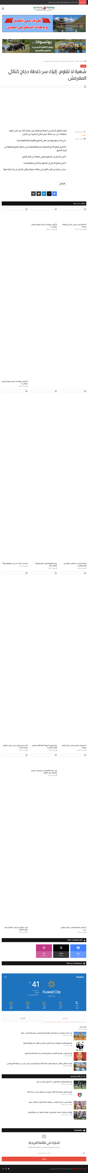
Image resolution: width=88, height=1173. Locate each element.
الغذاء (77, 61)
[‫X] (49, 193)
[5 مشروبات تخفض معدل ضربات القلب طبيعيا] (73, 657)
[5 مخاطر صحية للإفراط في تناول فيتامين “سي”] (73, 839)
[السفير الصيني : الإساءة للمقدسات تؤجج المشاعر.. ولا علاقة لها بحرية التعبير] (80, 1056)
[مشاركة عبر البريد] (38, 193)
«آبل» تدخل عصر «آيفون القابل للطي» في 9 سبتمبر (63, 2)
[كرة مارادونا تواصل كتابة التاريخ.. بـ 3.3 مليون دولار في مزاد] (80, 1085)
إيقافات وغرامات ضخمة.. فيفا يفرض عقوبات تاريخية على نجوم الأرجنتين (50, 1112)
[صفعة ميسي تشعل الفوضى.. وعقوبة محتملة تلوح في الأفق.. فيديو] (80, 1105)
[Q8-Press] (44, 8)
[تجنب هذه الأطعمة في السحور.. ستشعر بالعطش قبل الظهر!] (44, 761)
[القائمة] (3, 9)
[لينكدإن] (44, 193)
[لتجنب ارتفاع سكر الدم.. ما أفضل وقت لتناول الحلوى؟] (15, 839)
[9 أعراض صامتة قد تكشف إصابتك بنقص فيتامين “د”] (44, 215)
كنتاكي (61, 184)
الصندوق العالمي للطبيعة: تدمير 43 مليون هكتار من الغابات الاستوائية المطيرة (47, 1043)
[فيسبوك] (54, 193)
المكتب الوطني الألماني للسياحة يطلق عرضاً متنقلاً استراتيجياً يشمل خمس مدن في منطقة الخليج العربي (39, 1063)
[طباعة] (33, 193)
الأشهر (65, 1018)
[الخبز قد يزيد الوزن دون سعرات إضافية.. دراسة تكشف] (15, 657)
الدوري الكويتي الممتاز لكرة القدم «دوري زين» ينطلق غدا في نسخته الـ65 (49, 1092)
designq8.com (80, 1169)
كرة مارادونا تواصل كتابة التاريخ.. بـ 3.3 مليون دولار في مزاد (54, 1082)
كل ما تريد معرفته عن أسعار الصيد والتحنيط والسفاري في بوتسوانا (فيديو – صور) (46, 1033)
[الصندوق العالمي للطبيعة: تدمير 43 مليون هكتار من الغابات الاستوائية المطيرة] (80, 1046)
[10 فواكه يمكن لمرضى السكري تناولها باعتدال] (73, 215)
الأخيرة (23, 1018)
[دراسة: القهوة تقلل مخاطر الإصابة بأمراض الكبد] (44, 475)
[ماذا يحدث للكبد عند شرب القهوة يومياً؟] (15, 475)
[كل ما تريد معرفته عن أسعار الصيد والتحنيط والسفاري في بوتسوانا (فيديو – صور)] (80, 1036)
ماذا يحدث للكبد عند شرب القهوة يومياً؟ (15, 563)
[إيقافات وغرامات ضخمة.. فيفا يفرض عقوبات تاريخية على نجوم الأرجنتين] (80, 1115)
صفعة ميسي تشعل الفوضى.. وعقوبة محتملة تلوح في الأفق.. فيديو (50, 1102)
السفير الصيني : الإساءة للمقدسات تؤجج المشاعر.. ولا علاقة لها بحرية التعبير (48, 1053)
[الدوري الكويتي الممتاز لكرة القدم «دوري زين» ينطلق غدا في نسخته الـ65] (80, 1095)
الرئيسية (82, 61)
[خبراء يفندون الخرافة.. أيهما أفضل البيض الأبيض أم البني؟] (44, 657)
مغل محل (83, 1027)
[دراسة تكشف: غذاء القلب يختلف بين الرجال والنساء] (73, 475)
